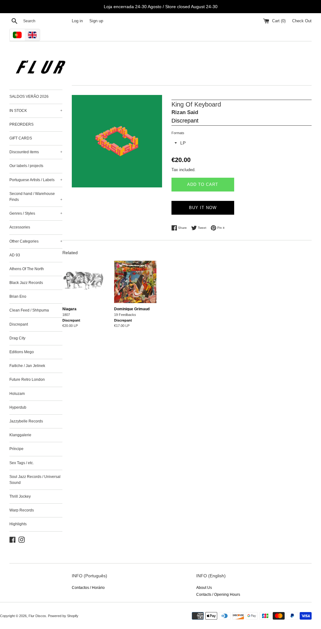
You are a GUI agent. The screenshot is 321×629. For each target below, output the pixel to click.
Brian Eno (17, 296)
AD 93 (14, 255)
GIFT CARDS (20, 138)
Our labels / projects (26, 166)
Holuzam (17, 393)
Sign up (96, 21)
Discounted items (35, 152)
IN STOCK (35, 110)
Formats (177, 133)
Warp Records (21, 510)
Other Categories (35, 241)
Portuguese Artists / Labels (35, 180)
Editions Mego (21, 352)
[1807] (83, 282)
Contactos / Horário (88, 587)
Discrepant (18, 324)
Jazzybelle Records (26, 421)
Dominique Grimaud (132, 309)
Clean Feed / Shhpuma (29, 310)
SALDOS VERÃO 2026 (29, 96)
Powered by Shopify (63, 616)
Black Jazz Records (26, 282)
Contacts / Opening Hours (218, 594)
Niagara (69, 309)
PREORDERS (21, 124)
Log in (77, 21)
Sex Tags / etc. (21, 463)
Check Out (302, 21)
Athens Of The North (26, 269)
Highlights (18, 524)
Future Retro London (27, 379)
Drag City (17, 338)
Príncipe (16, 449)
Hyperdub (17, 407)
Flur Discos (37, 616)
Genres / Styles (35, 213)
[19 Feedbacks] (135, 282)
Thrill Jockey (20, 496)
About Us (204, 587)
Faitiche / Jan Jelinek (27, 366)
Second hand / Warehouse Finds (35, 196)
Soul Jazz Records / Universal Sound (35, 479)
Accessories (19, 227)
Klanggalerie (20, 435)
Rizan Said (184, 112)
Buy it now (203, 207)
